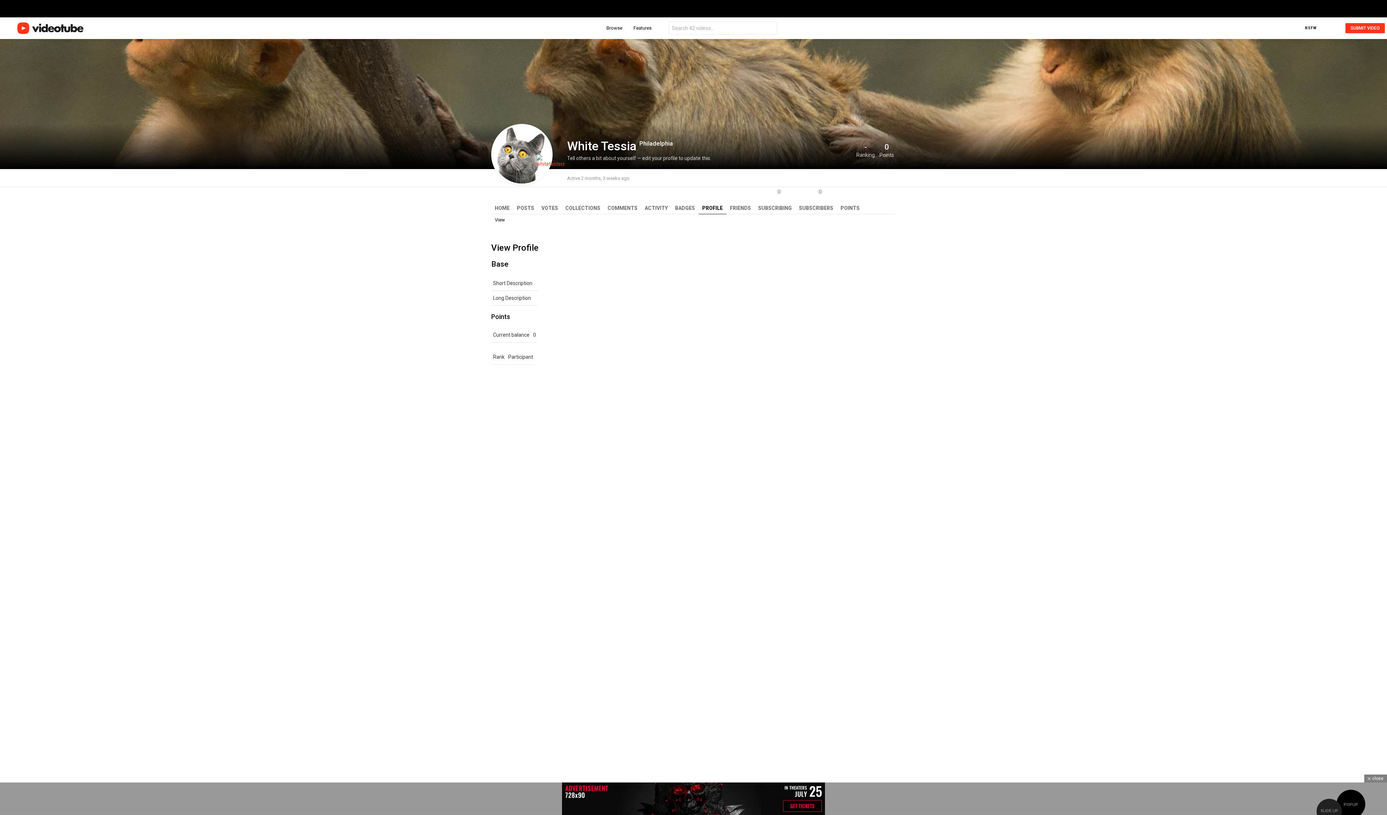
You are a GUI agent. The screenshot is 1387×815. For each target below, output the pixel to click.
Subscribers (816, 200)
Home (502, 208)
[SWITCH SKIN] (1323, 28)
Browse (614, 28)
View (500, 220)
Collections (582, 208)
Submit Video (1365, 28)
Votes (549, 208)
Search (770, 29)
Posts (525, 208)
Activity (656, 208)
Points (850, 208)
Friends (740, 208)
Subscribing (775, 200)
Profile (712, 208)
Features (643, 28)
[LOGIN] (1334, 28)
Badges (685, 208)
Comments (623, 208)
